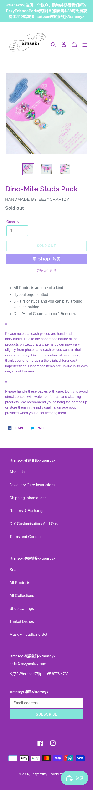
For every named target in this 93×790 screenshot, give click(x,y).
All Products (20, 583)
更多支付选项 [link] (46, 270)
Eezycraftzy (39, 774)
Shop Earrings (22, 609)
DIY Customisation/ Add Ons (34, 524)
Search (16, 570)
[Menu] (84, 44)
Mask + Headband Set (28, 634)
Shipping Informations (28, 498)
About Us (17, 472)
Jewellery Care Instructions (32, 485)
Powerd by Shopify (61, 774)
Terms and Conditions (28, 537)
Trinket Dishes (22, 621)
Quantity (12, 221)
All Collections (22, 596)
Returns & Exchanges (28, 511)
